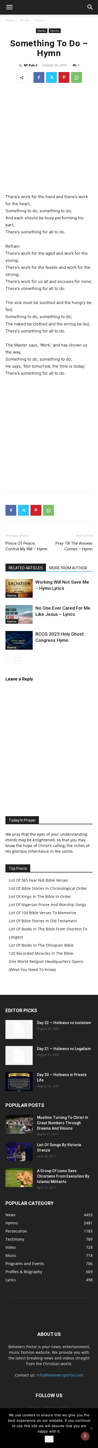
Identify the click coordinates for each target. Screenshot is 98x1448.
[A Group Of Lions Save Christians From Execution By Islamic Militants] (19, 1177)
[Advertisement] (49, 139)
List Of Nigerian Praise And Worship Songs (47, 904)
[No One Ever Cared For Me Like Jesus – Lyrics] (19, 614)
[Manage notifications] (85, 1436)
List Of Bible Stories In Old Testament (43, 920)
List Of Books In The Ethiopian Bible (41, 945)
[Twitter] (51, 77)
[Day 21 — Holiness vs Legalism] (19, 1055)
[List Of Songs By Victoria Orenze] (19, 1151)
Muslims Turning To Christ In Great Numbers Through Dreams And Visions (62, 1122)
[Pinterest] (64, 77)
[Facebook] (38, 77)
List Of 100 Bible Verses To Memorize (42, 912)
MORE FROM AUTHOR (68, 568)
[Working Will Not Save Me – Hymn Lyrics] (19, 588)
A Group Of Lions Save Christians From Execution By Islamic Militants (63, 1176)
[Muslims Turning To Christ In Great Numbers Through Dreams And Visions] (19, 1124)
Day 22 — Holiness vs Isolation (64, 1023)
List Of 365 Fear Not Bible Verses (38, 880)
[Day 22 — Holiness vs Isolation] (19, 1029)
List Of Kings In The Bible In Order (40, 896)
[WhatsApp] (76, 77)
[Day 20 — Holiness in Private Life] (19, 1081)
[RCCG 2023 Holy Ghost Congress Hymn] (19, 640)
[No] (91, 1428)
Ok (49, 1439)
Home (10, 20)
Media (24, 20)
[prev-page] (8, 660)
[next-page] (17, 660)
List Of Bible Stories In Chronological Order (48, 888)
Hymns (40, 20)
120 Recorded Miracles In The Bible (41, 953)
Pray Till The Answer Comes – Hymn (74, 546)
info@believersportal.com (59, 1375)
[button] (9, 7)
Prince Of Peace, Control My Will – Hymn (26, 546)
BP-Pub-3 (30, 65)
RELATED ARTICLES (26, 568)
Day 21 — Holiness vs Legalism (64, 1049)
